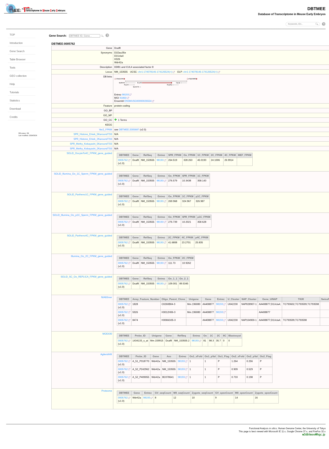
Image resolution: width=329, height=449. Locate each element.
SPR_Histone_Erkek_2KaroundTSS (93, 139)
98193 (125, 94)
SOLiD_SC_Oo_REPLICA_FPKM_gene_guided (86, 276)
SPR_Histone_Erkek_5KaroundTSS (93, 134)
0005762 (123, 160)
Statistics (15, 100)
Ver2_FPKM (105, 129)
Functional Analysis (263, 428)
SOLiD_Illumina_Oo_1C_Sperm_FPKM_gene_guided (83, 173)
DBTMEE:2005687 (129, 129)
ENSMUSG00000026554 (137, 101)
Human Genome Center (289, 428)
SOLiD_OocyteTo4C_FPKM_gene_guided (89, 153)
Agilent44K (106, 354)
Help (12, 84)
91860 (123, 97)
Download (15, 108)
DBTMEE (316, 8)
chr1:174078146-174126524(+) (155, 71)
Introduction (16, 42)
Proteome (106, 390)
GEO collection (18, 75)
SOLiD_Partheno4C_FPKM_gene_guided (89, 235)
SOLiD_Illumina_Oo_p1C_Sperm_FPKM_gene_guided (82, 215)
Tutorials (14, 92)
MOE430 (107, 333)
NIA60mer (106, 297)
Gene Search (17, 51)
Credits (14, 116)
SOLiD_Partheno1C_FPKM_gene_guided (89, 194)
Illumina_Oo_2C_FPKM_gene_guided (91, 256)
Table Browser (18, 59)
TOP (12, 34)
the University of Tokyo (314, 428)
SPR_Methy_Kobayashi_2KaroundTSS (91, 148)
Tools (12, 67)
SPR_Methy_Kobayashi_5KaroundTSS (91, 143)
